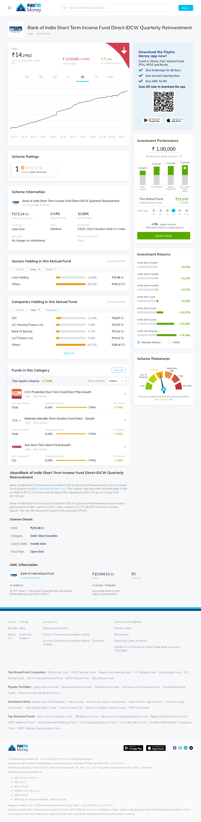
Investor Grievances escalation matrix (66, 634)
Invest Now (163, 236)
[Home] (26, 8)
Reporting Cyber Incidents (130, 640)
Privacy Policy (122, 628)
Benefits (13, 628)
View (80, 240)
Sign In (185, 7)
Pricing (24, 622)
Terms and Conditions (128, 622)
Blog (22, 628)
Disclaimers (121, 634)
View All (118, 370)
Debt (114, 485)
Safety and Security (55, 628)
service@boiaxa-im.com (106, 590)
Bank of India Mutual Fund (49, 488)
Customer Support (26, 636)
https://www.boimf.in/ (105, 594)
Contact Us (50, 622)
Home (12, 622)
